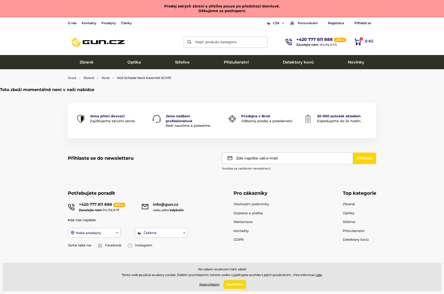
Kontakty (89, 23)
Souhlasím (234, 284)
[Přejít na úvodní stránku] (97, 42)
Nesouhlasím (209, 284)
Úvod (72, 78)
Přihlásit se (362, 23)
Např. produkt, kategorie (216, 42)
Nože (106, 78)
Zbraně (89, 78)
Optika (348, 213)
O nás (72, 23)
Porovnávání (308, 23)
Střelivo (349, 222)
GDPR (239, 239)
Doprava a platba (248, 213)
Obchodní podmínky (251, 204)
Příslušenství (354, 231)
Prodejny (108, 23)
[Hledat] (189, 42)
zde (319, 275)
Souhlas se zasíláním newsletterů (246, 168)
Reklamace (243, 222)
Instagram (143, 245)
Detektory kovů (356, 239)
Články (126, 23)
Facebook (113, 245)
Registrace (336, 23)
